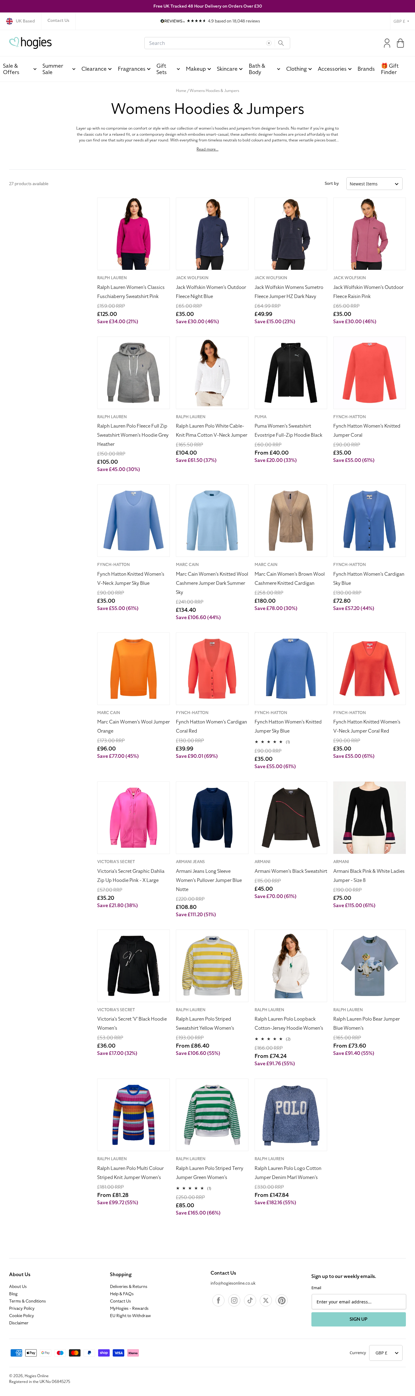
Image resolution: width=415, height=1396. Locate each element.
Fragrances (132, 69)
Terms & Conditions (27, 1301)
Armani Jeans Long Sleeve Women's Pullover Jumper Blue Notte (209, 880)
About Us (19, 1274)
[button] (400, 43)
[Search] (281, 43)
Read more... (207, 149)
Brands (366, 69)
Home (181, 90)
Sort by (332, 183)
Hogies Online (37, 1376)
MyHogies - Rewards (129, 1308)
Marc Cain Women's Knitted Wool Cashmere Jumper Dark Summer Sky (212, 583)
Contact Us (58, 20)
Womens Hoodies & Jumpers (214, 90)
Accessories (332, 69)
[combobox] (217, 43)
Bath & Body (257, 69)
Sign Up (358, 1319)
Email (316, 1287)
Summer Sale (53, 69)
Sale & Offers (11, 69)
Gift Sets (161, 69)
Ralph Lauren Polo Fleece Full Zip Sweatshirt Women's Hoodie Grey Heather (133, 435)
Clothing (296, 69)
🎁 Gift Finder (390, 69)
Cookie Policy (21, 1316)
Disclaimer (19, 1323)
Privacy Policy (22, 1308)
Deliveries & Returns (128, 1287)
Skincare (227, 69)
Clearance (94, 69)
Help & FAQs (122, 1294)
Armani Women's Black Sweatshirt (291, 871)
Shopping (121, 1274)
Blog (13, 1294)
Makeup (196, 69)
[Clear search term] (269, 43)
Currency (358, 1352)
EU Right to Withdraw (130, 1316)
